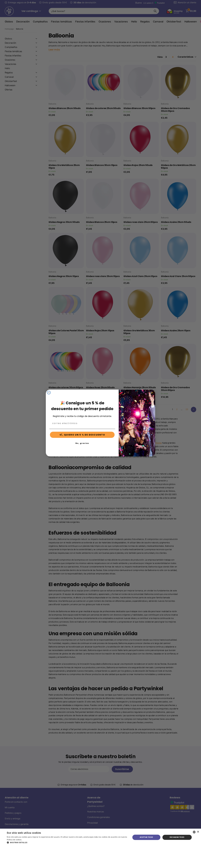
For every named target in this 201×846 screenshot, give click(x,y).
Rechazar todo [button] (177, 837)
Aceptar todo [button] (146, 837)
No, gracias (82, 443)
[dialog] (100, 837)
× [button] (198, 832)
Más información (29, 839)
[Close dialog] (48, 392)
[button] (67, 842)
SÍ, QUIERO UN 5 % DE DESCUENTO (82, 434)
